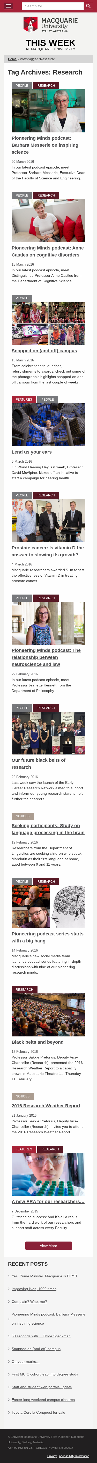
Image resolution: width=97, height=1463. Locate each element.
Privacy (52, 1456)
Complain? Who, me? (29, 1301)
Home (12, 59)
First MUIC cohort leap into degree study (45, 1374)
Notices (22, 816)
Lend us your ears (32, 452)
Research (46, 85)
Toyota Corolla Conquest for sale (38, 1412)
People (22, 85)
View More (48, 1246)
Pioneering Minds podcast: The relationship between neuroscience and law (46, 657)
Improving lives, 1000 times (34, 1289)
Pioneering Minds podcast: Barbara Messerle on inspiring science (45, 145)
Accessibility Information (74, 1456)
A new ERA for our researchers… (48, 1201)
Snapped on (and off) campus (44, 350)
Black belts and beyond (38, 1042)
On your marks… (26, 1361)
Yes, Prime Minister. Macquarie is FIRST (45, 1276)
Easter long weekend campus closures (43, 1400)
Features (24, 399)
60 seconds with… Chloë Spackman (41, 1336)
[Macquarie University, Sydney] (51, 24)
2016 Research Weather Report (46, 1105)
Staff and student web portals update (42, 1387)
